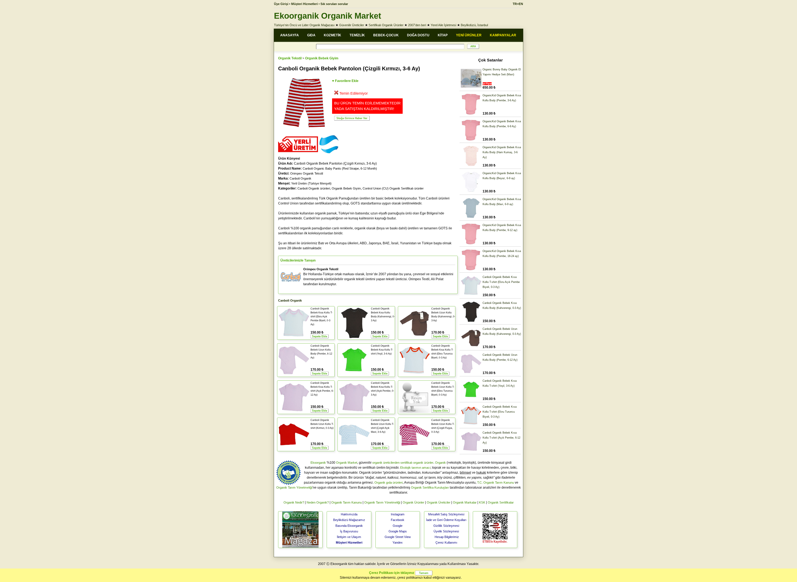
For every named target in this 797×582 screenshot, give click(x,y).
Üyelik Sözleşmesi (446, 531)
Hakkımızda (349, 514)
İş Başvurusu (349, 531)
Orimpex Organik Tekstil (306, 173)
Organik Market (346, 462)
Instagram (398, 514)
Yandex (397, 542)
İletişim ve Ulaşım (349, 537)
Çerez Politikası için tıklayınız (391, 573)
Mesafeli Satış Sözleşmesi (446, 514)
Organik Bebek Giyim (321, 58)
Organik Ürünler (413, 502)
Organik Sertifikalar (501, 502)
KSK (482, 502)
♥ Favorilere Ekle (345, 81)
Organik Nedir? (294, 502)
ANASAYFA (289, 35)
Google (397, 525)
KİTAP (443, 35)
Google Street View (398, 537)
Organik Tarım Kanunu (346, 502)
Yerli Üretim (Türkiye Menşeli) (311, 183)
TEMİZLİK (357, 35)
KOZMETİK (332, 35)
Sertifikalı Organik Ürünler (386, 25)
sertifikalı (406, 462)
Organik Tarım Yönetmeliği (294, 487)
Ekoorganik (318, 462)
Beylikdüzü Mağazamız (349, 520)
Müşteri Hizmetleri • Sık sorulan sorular (319, 4)
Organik (440, 462)
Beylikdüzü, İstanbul (474, 25)
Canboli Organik (300, 178)
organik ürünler (423, 462)
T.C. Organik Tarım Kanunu (495, 482)
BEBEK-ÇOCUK (386, 35)
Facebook (397, 520)
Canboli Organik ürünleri (313, 188)
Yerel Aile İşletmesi (443, 25)
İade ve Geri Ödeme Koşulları (446, 520)
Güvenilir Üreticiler (351, 25)
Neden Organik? (318, 502)
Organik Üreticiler (438, 502)
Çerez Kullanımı (446, 542)
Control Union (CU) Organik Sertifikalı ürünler (393, 188)
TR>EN (518, 4)
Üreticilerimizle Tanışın (298, 260)
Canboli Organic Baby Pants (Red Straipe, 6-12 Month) (340, 168)
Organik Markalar (465, 502)
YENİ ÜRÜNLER (469, 35)
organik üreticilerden (386, 462)
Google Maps (398, 531)
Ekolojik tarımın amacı (415, 467)
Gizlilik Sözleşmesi (446, 525)
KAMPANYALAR (503, 35)
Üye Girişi (281, 4)
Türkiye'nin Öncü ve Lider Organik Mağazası (304, 25)
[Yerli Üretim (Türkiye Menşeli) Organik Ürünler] (298, 153)
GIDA (311, 35)
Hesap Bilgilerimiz (447, 537)
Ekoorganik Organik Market (327, 15)
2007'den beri (417, 25)
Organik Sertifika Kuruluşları (430, 487)
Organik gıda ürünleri (388, 482)
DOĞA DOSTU (418, 35)
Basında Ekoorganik (349, 525)
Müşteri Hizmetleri (349, 542)
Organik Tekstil (290, 58)
